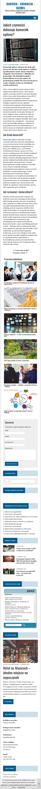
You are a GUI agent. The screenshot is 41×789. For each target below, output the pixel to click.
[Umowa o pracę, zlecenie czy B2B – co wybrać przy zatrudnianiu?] (8, 550)
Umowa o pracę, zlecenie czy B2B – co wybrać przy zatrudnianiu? (26, 549)
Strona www (9, 442)
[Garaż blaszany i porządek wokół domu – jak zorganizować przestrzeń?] (8, 573)
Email (7, 436)
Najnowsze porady (10, 541)
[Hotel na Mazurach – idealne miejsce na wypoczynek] (20, 662)
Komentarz (9, 448)
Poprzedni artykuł (22, 250)
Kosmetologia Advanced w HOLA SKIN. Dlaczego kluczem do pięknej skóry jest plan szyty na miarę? (26, 561)
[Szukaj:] (20, 481)
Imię (6, 430)
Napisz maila (7, 757)
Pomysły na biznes (9, 777)
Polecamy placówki (10, 635)
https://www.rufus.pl (10, 774)
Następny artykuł (19, 253)
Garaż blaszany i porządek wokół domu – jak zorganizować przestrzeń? (25, 573)
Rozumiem (21, 787)
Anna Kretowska (13, 64)
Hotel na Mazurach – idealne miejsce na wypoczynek (17, 672)
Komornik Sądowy (10, 139)
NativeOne (20, 416)
